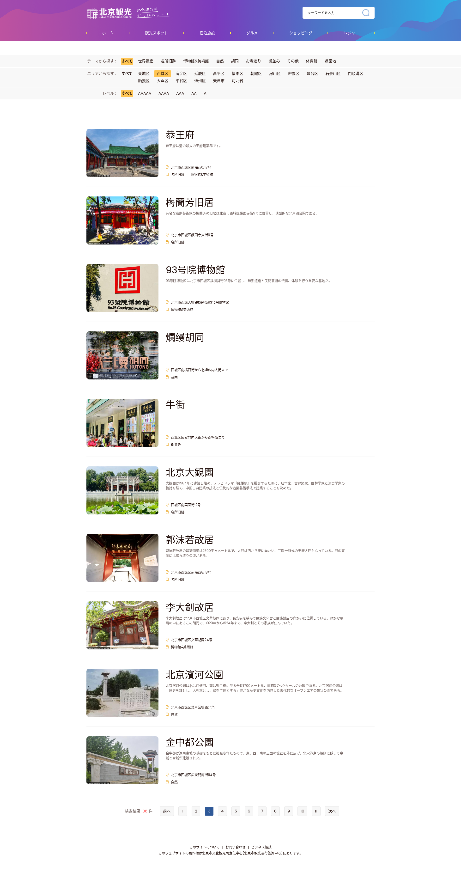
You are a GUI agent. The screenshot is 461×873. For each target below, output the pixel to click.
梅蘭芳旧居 (190, 202)
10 (302, 811)
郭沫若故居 (190, 540)
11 (316, 811)
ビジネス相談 (261, 847)
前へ (167, 811)
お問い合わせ (235, 847)
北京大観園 (190, 472)
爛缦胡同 (185, 337)
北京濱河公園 (194, 675)
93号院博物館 (195, 270)
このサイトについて (204, 847)
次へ (332, 811)
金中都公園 (190, 742)
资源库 (138, 13)
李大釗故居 (190, 607)
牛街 (175, 405)
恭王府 (180, 135)
